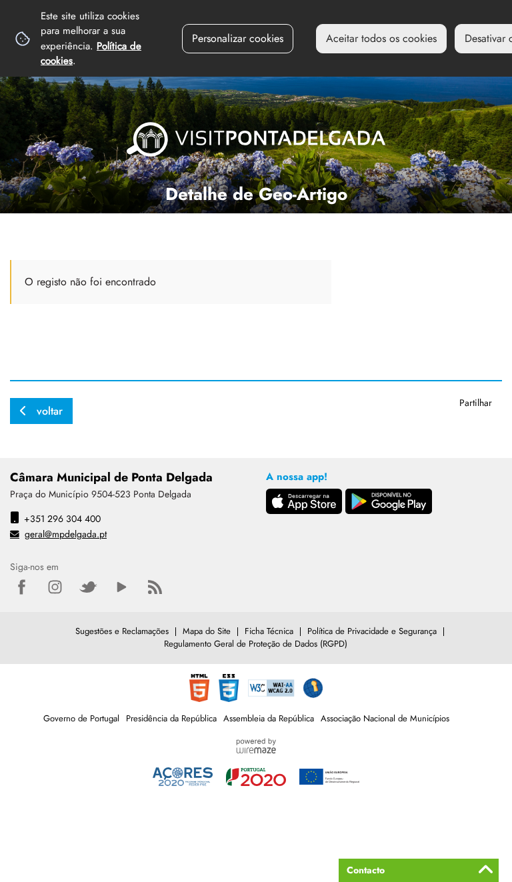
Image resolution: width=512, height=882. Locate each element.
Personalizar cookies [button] (237, 38)
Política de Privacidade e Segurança (372, 631)
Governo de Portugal (81, 718)
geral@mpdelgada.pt (66, 534)
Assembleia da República (268, 718)
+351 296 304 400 (62, 518)
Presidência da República (171, 718)
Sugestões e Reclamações (122, 631)
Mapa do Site (207, 631)
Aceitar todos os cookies (381, 38)
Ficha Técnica (269, 631)
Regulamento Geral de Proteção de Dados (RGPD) (255, 643)
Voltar (50, 411)
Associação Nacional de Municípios (385, 718)
